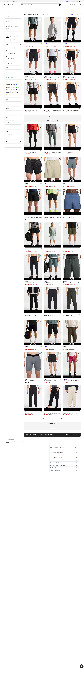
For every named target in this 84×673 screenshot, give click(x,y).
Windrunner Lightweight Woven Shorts (56, 457)
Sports (21, 7)
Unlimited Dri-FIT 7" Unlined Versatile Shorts (57, 465)
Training (48, 425)
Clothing (18, 11)
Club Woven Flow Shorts (54, 455)
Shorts (39, 425)
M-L (52, 120)
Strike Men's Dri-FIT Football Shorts (56, 452)
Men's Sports (13, 11)
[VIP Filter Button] (72, 14)
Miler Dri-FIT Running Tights (55, 470)
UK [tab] (17, 36)
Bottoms (23, 11)
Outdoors (65, 425)
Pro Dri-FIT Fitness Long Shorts (55, 460)
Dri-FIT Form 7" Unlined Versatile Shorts (57, 467)
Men (10, 7)
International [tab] (12, 36)
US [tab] (20, 36)
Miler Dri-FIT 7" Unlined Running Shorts (57, 447)
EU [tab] (7, 36)
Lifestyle (59, 425)
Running (54, 425)
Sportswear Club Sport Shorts (55, 462)
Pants (44, 425)
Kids (32, 7)
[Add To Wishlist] (41, 43)
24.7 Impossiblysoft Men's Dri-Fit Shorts (57, 450)
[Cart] (80, 4)
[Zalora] (8, 4)
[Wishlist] (77, 4)
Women (4, 7)
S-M (48, 120)
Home (5, 11)
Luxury (15, 7)
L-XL (57, 120)
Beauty (27, 7)
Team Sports (52, 428)
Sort (77, 14)
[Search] (60, 5)
